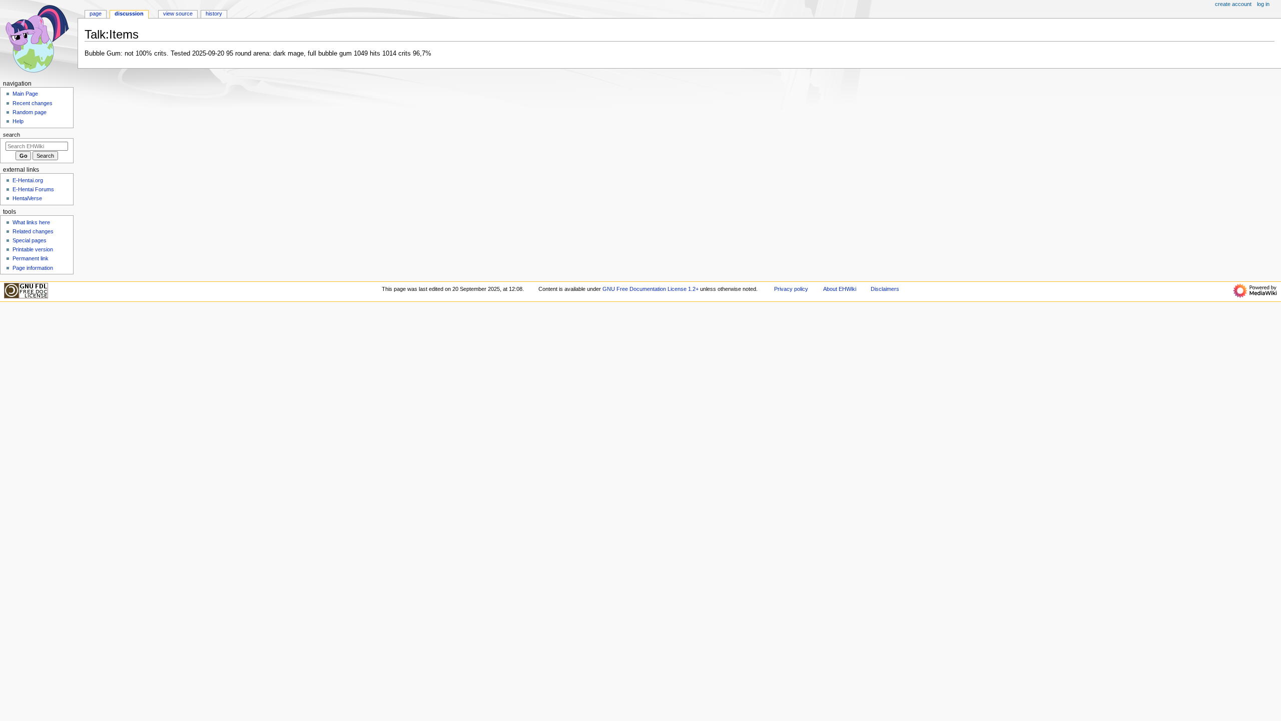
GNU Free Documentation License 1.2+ (650, 289)
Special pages (30, 240)
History (214, 14)
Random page (30, 112)
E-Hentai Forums (33, 189)
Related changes (33, 231)
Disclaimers (885, 289)
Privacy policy (791, 289)
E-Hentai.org (28, 180)
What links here (31, 222)
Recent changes (33, 103)
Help (18, 121)
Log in (1263, 4)
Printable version (33, 249)
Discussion (129, 14)
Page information (33, 268)
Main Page (25, 94)
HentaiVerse (27, 198)
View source (178, 14)
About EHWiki (839, 289)
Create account (1233, 4)
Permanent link (31, 258)
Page (96, 14)
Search (11, 135)
